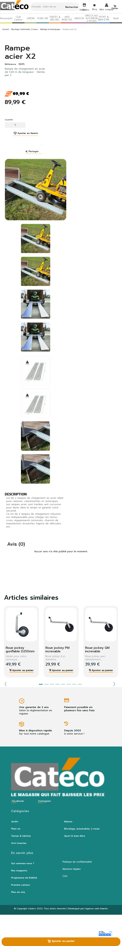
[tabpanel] (59, 641)
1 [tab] (41, 684)
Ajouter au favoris (27, 133)
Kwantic (104, 908)
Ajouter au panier (63, 941)
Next (114, 684)
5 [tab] (63, 684)
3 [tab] (52, 684)
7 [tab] (74, 684)
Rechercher (71, 7)
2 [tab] (46, 684)
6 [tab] (69, 684)
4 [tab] (57, 684)
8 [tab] (80, 684)
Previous (5, 684)
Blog (94, 9)
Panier (115, 8)
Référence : (11, 64)
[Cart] (115, 5)
